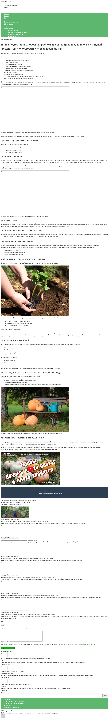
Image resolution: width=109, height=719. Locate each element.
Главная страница (6, 39)
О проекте (7, 699)
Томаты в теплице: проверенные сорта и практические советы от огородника (25, 521)
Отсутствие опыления (11, 62)
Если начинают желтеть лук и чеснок (12, 671)
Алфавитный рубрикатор (12, 707)
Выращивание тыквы (10, 500)
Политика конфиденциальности (14, 703)
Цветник (7, 20)
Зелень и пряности (13, 30)
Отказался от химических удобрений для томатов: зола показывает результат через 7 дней (30, 595)
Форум (6, 7)
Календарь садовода (10, 5)
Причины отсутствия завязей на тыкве (16, 60)
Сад (5, 18)
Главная (6, 14)
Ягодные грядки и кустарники (17, 32)
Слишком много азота (14, 64)
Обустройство (8, 24)
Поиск (3, 692)
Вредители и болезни (11, 22)
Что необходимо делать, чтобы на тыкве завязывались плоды (24, 76)
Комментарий (5, 641)
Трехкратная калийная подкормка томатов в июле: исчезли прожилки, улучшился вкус (28, 577)
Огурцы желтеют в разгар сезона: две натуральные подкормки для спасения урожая (28, 614)
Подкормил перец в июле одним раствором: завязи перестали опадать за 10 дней (27, 558)
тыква (34, 500)
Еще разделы (8, 28)
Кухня (6, 26)
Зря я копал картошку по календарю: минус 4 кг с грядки (19, 540)
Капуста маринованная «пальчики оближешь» (15, 684)
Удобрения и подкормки (15, 34)
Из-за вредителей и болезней (13, 74)
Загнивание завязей (10, 72)
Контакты (7, 705)
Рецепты (3, 686)
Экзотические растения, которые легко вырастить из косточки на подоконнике (26, 658)
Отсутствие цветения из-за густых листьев (17, 66)
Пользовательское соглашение (14, 701)
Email (3, 625)
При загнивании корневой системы (15, 68)
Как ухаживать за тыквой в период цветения (18, 78)
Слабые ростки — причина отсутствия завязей (18, 70)
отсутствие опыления (24, 500)
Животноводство (13, 36)
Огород (6, 16)
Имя (2, 621)
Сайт (2, 628)
